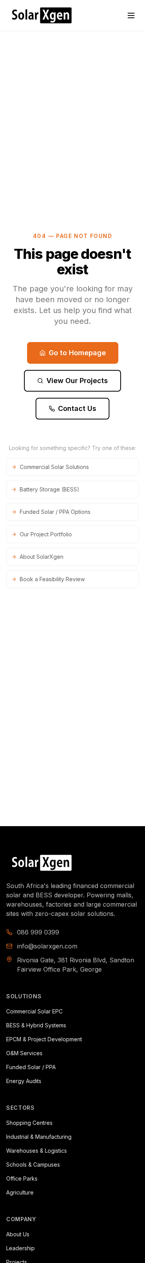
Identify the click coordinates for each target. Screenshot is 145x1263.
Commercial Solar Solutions (54, 467)
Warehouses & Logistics (36, 1150)
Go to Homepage (77, 353)
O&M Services (24, 1053)
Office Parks (22, 1178)
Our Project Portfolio (46, 534)
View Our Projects (77, 381)
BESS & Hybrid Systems (36, 1025)
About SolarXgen (41, 556)
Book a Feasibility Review (52, 579)
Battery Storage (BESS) (49, 489)
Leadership (20, 1248)
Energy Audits (23, 1081)
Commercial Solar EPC (34, 1011)
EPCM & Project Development (44, 1039)
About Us (17, 1234)
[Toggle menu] (131, 15)
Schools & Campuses (33, 1164)
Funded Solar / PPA (31, 1067)
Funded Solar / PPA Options (55, 511)
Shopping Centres (29, 1122)
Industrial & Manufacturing (39, 1136)
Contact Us (77, 408)
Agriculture (20, 1192)
